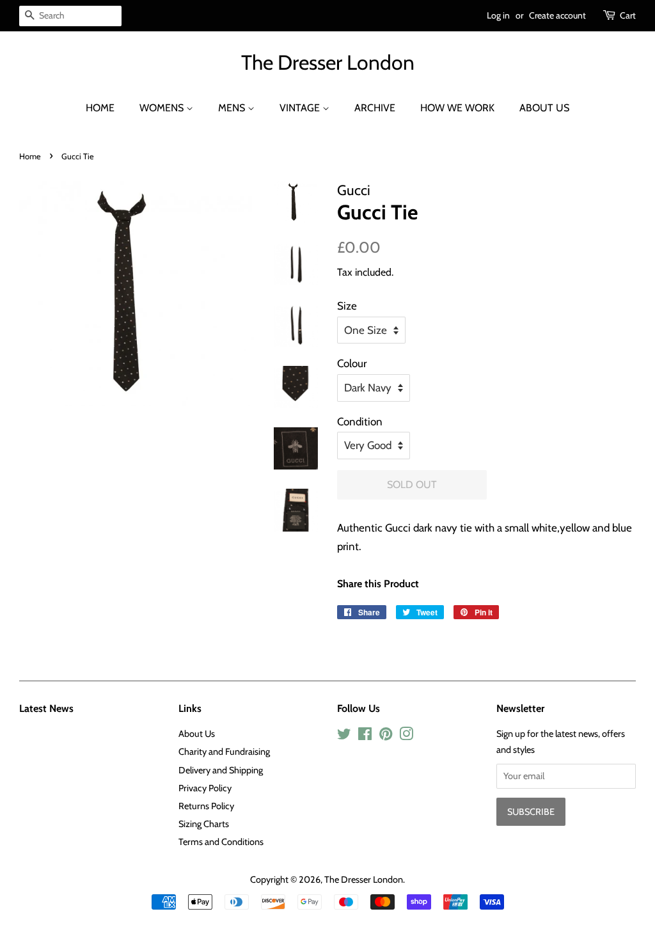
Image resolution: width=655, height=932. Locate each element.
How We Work (457, 108)
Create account (557, 15)
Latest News (46, 708)
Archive (374, 108)
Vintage (301, 108)
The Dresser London (327, 63)
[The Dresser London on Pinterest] (386, 736)
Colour (352, 363)
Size (347, 305)
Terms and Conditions (221, 842)
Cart (628, 15)
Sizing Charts (203, 824)
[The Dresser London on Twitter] (344, 736)
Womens (162, 108)
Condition (360, 421)
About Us (544, 108)
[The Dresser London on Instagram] (406, 736)
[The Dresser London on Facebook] (365, 736)
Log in (498, 15)
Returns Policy (206, 806)
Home (100, 108)
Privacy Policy (205, 788)
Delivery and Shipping (220, 770)
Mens (233, 108)
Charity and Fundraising (224, 751)
